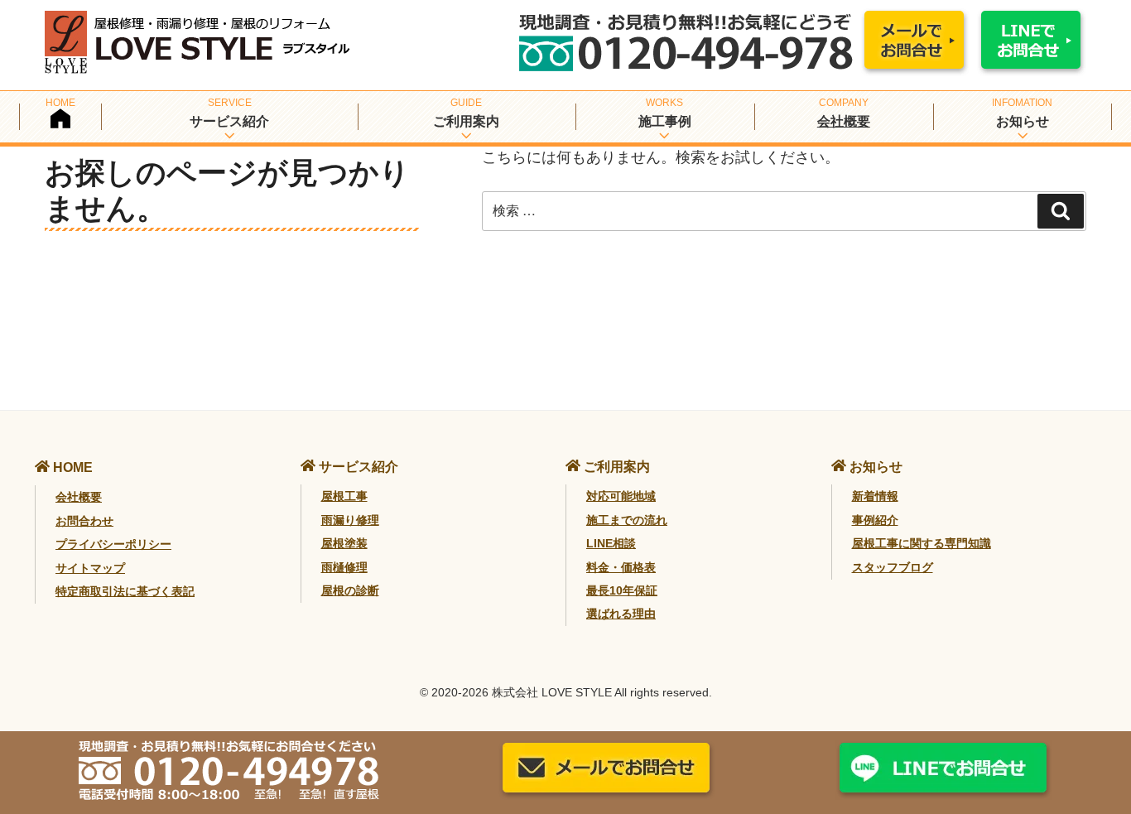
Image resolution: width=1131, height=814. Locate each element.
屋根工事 (344, 496)
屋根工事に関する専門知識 (921, 543)
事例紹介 (875, 520)
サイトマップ (90, 568)
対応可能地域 (621, 496)
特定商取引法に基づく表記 (125, 591)
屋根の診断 (350, 590)
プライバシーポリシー (113, 544)
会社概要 (843, 121)
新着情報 (875, 496)
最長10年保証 (621, 590)
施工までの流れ (626, 520)
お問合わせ (84, 520)
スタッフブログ (892, 567)
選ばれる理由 (621, 613)
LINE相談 (611, 543)
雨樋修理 (344, 567)
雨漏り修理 (350, 520)
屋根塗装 (344, 543)
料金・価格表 (621, 567)
